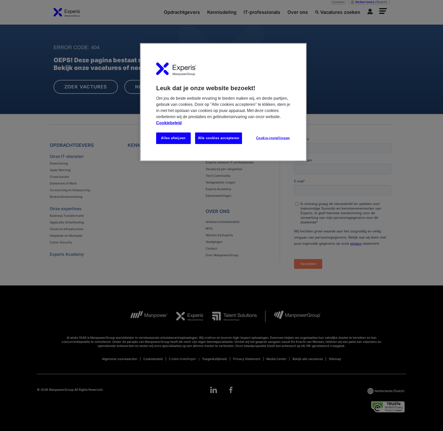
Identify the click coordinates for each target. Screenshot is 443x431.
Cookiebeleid (169, 123)
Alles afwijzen (173, 138)
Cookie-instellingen (273, 138)
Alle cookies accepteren (218, 138)
